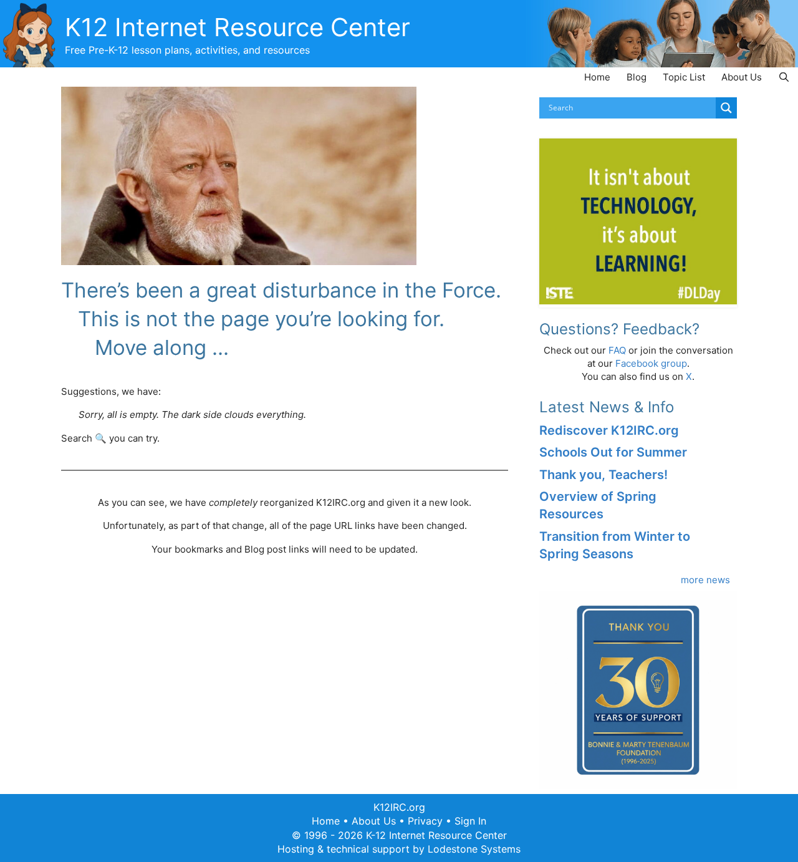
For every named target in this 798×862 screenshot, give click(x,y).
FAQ (617, 350)
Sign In (470, 821)
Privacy (425, 821)
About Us (741, 77)
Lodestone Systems (474, 849)
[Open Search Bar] (784, 77)
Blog (637, 77)
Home (597, 77)
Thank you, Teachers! (603, 474)
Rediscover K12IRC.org (609, 430)
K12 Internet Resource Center (237, 27)
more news (705, 580)
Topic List (684, 77)
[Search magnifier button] (726, 108)
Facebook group (651, 363)
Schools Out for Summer (613, 452)
